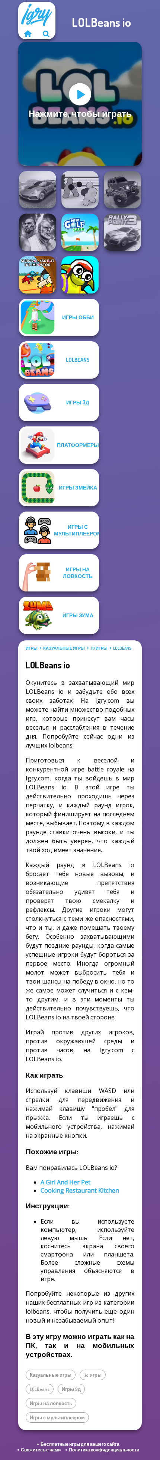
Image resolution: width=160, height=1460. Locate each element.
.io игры (99, 648)
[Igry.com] (27, 33)
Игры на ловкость (51, 1403)
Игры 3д (71, 1389)
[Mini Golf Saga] (80, 232)
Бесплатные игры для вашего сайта (80, 1444)
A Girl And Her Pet (65, 1182)
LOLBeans (122, 648)
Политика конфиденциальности (104, 1450)
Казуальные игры (64, 648)
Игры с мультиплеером (57, 1417)
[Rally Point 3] (122, 232)
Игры (32, 648)
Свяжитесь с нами (41, 1450)
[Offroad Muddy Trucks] (122, 189)
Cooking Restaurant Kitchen (80, 1190)
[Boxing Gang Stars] (80, 189)
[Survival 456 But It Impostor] (37, 274)
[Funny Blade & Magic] (80, 274)
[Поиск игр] (46, 33)
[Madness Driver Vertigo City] (37, 189)
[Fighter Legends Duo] (37, 232)
